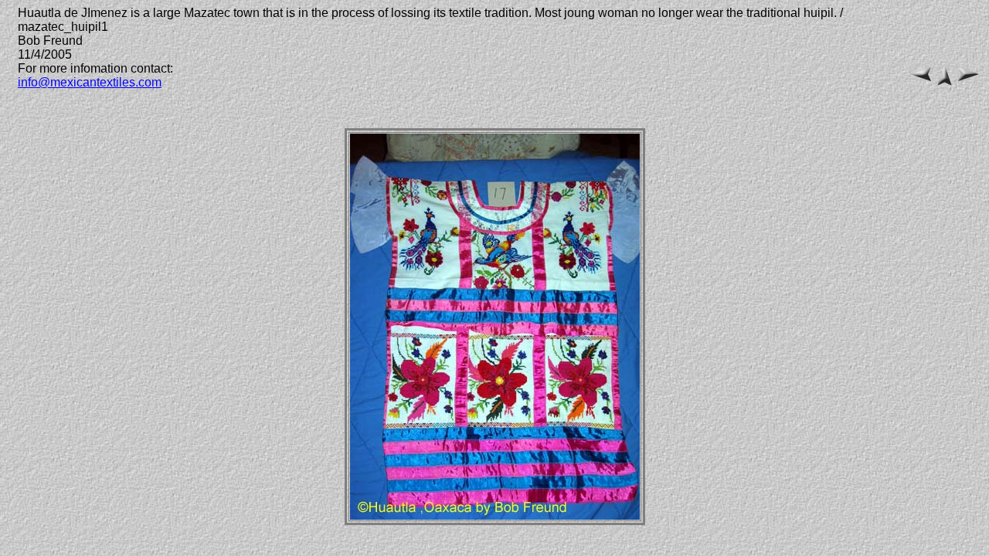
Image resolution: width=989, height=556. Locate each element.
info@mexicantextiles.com (89, 82)
